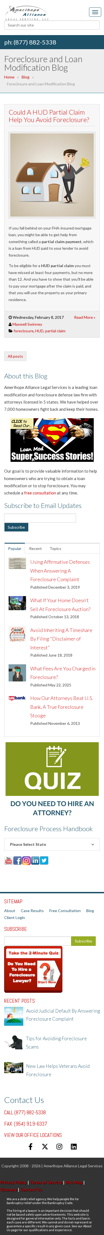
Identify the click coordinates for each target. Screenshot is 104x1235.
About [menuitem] (9, 910)
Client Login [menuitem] (14, 917)
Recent (35, 548)
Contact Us (31, 1189)
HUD (39, 330)
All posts (15, 356)
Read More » (84, 317)
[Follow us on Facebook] (30, 1146)
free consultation (40, 492)
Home (9, 77)
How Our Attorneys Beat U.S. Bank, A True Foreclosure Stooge (61, 706)
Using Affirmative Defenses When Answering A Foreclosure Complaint (60, 570)
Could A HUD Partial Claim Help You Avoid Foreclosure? (49, 115)
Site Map (73, 1182)
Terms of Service (46, 1182)
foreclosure (24, 330)
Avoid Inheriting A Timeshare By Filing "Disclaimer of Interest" (61, 639)
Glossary (8, 1189)
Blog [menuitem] (90, 910)
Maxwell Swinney (27, 324)
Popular (14, 548)
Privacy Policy (13, 1182)
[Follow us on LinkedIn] (73, 1146)
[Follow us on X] (44, 1146)
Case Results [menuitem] (32, 910)
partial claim (55, 330)
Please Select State (28, 844)
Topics (55, 548)
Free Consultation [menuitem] (65, 910)
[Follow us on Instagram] (59, 1146)
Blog (25, 77)
